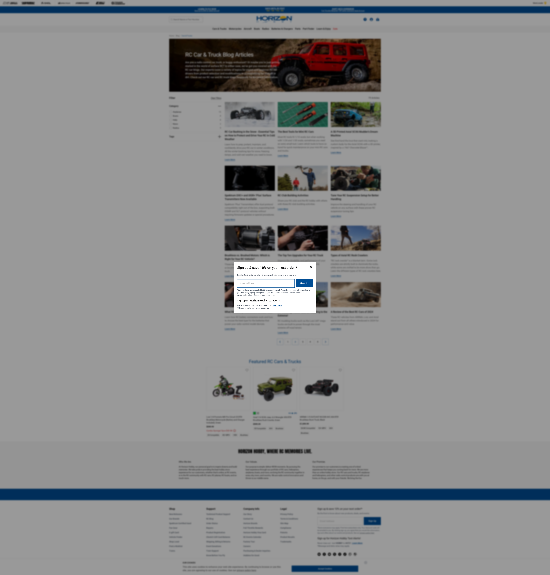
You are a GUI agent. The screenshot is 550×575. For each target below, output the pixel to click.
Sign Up (304, 283)
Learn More (277, 305)
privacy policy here (267, 295)
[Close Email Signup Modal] (311, 267)
